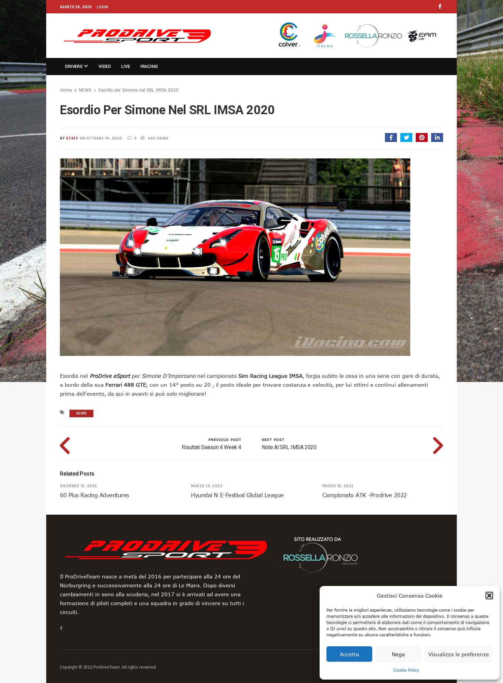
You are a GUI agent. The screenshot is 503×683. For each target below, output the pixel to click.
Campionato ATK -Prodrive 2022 (364, 495)
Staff (72, 138)
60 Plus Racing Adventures (94, 495)
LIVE (125, 66)
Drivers (74, 66)
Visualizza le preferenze (458, 654)
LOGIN (102, 7)
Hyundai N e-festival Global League (237, 495)
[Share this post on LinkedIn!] (437, 137)
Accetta (349, 654)
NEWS (85, 89)
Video (105, 66)
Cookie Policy (406, 670)
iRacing (149, 66)
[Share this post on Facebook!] (391, 137)
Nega (398, 654)
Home (66, 89)
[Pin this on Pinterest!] (422, 137)
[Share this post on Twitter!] (406, 137)
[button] (489, 595)
